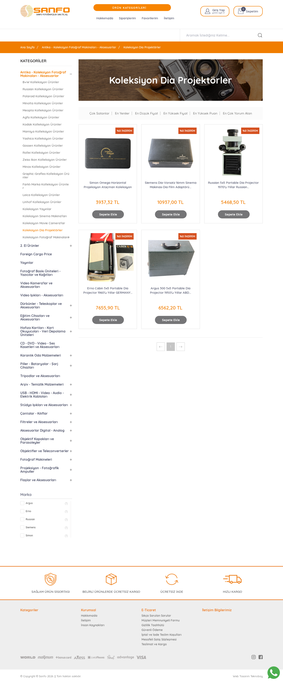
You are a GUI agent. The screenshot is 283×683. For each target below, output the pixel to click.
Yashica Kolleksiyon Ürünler (43, 138)
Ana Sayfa (27, 47)
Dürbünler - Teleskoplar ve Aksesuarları (41, 305)
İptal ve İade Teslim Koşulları (161, 635)
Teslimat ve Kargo (154, 644)
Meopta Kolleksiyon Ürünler (43, 110)
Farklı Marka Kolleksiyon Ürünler (46, 186)
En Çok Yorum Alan (237, 113)
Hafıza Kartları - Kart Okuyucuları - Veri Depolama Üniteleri (42, 331)
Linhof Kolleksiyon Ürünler (42, 202)
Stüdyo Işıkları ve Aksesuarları (44, 405)
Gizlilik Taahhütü (153, 625)
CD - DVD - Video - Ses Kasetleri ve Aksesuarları (39, 345)
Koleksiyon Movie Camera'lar (44, 223)
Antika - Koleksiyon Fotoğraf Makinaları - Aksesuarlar (79, 47)
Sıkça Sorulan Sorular (156, 615)
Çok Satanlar (99, 113)
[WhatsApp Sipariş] (273, 672)
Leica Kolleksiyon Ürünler (41, 195)
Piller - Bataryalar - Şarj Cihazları (39, 365)
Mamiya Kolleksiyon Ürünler (43, 131)
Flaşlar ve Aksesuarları (38, 480)
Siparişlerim (127, 18)
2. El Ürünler (29, 245)
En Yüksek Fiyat (175, 113)
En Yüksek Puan (205, 113)
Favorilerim (150, 18)
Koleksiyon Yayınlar (37, 209)
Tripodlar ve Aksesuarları (40, 376)
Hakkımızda (104, 18)
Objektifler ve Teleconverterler (44, 451)
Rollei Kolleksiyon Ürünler (41, 153)
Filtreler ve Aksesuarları (39, 422)
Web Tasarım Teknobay (248, 676)
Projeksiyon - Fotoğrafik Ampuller (39, 470)
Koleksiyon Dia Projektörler (142, 47)
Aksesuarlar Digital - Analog (42, 430)
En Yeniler (122, 113)
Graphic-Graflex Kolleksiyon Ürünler (46, 175)
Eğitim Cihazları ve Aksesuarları (35, 317)
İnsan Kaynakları (92, 625)
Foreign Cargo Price (36, 254)
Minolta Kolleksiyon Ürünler (43, 103)
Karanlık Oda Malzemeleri (40, 355)
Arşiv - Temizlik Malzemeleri (42, 384)
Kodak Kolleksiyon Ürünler (42, 124)
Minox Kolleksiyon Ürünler (41, 167)
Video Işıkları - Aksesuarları (41, 295)
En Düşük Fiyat (146, 113)
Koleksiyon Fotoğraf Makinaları (45, 237)
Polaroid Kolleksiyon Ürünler (43, 96)
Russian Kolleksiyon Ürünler (43, 89)
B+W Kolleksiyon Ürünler (41, 82)
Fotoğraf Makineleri (36, 459)
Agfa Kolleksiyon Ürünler (41, 117)
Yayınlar (26, 263)
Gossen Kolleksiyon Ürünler (43, 145)
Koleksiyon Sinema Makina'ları (45, 216)
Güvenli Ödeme (152, 630)
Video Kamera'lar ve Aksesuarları (36, 285)
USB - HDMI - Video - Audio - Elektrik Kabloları (42, 394)
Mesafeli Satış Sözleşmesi (159, 639)
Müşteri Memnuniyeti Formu (161, 620)
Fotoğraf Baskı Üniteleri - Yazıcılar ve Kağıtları (40, 273)
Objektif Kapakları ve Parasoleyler (37, 440)
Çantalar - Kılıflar (34, 413)
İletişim (169, 18)
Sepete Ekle (108, 214)
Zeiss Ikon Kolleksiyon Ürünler (45, 160)
